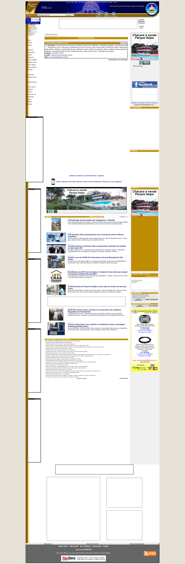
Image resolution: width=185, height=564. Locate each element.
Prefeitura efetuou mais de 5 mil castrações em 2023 (59, 348)
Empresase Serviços (141, 22)
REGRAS (106, 546)
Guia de (141, 20)
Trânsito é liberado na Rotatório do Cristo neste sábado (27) (60, 344)
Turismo (30, 45)
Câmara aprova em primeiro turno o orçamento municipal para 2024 (62, 372)
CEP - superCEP (32, 86)
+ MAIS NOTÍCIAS (123, 378)
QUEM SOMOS (63, 546)
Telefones (30, 101)
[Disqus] (86, 91)
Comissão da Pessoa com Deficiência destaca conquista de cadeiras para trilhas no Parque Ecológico (71, 362)
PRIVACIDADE (97, 546)
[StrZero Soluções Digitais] (68, 560)
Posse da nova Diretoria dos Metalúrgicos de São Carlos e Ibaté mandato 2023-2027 (67, 366)
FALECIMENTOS (32, 67)
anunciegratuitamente (138, 299)
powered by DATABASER (83, 549)
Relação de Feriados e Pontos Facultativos (144, 103)
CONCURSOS (31, 52)
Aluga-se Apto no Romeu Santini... (141, 294)
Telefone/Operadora (32, 82)
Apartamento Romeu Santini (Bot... (141, 296)
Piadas (29, 99)
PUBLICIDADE (74, 546)
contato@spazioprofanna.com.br (61, 55)
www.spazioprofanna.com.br (58, 57)
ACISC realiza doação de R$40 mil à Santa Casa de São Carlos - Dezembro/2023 (66, 368)
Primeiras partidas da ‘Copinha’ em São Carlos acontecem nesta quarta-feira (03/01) (66, 351)
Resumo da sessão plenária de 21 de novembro (58, 374)
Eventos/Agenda (136, 107)
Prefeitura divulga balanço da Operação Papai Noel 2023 (60, 353)
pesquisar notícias (82, 378)
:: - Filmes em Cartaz (141, 274)
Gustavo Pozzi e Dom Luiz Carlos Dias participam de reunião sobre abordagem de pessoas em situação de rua (73, 371)
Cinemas (135, 274)
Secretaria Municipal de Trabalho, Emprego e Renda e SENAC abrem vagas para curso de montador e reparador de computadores (78, 354)
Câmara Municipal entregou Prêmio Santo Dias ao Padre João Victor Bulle (64, 360)
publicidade (40, 117)
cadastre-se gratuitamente (32, 23)
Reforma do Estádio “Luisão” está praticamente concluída (60, 357)
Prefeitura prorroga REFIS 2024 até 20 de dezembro (59, 342)
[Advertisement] (34, 150)
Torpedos (30, 104)
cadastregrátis (141, 27)
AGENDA (30, 69)
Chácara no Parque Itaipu (139, 297)
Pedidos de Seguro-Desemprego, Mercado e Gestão (59, 369)
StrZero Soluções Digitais (102, 553)
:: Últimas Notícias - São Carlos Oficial (57, 339)
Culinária (30, 91)
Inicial (29, 40)
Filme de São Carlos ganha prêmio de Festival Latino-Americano (62, 363)
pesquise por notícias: (96, 216)
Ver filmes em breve (152, 276)
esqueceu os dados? (33, 22)
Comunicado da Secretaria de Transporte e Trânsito (91, 220)
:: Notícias (48, 216)
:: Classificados (136, 293)
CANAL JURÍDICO (32, 59)
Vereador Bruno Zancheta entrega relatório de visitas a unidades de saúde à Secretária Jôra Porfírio (70, 375)
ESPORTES (31, 57)
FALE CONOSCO (85, 546)
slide (55, 211)
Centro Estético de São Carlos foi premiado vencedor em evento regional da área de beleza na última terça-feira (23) (75, 347)
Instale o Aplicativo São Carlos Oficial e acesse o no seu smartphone (89, 181)
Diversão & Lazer (32, 94)
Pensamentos (31, 96)
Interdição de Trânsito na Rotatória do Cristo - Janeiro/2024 (60, 350)
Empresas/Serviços (32, 77)
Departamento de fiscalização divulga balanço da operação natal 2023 (63, 359)
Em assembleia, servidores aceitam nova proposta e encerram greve (63, 341)
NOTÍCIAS (30, 50)
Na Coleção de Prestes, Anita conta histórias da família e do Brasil (62, 376)
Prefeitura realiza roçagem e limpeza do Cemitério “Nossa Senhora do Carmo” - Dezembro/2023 (69, 356)
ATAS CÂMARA (32, 64)
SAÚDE (30, 55)
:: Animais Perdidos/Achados (141, 303)
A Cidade (30, 42)
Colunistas (30, 89)
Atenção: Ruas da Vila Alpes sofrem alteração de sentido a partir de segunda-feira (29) (67, 345)
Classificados (31, 74)
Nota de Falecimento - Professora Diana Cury (57, 365)
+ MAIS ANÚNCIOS (153, 305)
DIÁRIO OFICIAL (32, 62)
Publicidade (135, 188)
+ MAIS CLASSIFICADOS (151, 299)
